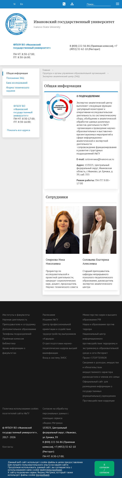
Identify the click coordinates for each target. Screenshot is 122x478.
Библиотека (8, 343)
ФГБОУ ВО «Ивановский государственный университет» (32, 46)
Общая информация (17, 73)
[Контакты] (64, 4)
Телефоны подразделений (16, 333)
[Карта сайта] (72, 4)
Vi (14, 4)
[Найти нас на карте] (80, 4)
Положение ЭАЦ (15, 78)
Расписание (49, 314)
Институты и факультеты (16, 314)
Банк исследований (16, 82)
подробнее (55, 469)
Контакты (7, 446)
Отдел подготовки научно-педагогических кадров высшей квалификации (60, 348)
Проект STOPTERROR (95, 357)
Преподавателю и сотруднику (18, 324)
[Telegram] (103, 427)
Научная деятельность (14, 319)
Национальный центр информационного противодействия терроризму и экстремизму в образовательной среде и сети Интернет (101, 343)
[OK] (91, 427)
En (21, 4)
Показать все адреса (18, 130)
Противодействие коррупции (99, 400)
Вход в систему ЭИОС (55, 357)
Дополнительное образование (19, 329)
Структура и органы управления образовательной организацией (74, 73)
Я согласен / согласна (104, 468)
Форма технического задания (17, 89)
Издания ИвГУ (50, 319)
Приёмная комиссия (13, 338)
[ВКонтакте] (85, 427)
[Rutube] (97, 427)
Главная (46, 70)
